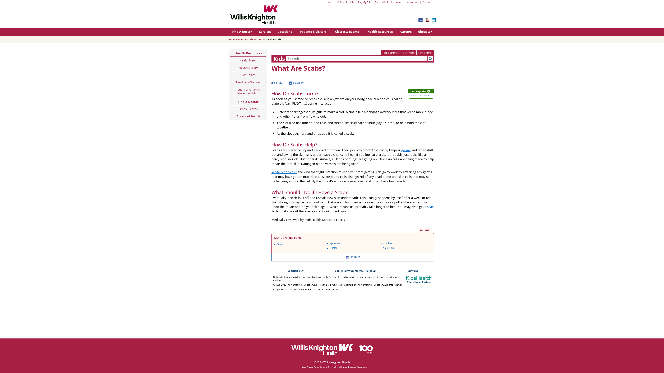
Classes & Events (347, 32)
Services (265, 32)
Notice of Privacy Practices (344, 367)
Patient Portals (345, 2)
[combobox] (356, 58)
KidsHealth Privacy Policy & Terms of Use (355, 270)
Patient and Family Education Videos (248, 91)
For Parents (391, 53)
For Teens (425, 53)
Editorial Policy (295, 270)
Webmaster (362, 367)
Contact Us (429, 2)
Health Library (248, 67)
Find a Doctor (248, 102)
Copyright (412, 270)
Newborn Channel (248, 82)
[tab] (425, 230)
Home (330, 2)
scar (430, 207)
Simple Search (248, 109)
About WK (425, 32)
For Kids (409, 53)
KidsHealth (248, 75)
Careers (406, 32)
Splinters (335, 243)
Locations (285, 32)
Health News (248, 60)
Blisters (334, 248)
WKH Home (236, 39)
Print (296, 83)
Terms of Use (325, 367)
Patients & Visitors (313, 32)
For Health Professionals (389, 2)
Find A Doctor (242, 32)
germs (406, 150)
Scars (280, 244)
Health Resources (380, 32)
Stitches (387, 243)
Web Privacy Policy (310, 367)
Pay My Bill (364, 2)
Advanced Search (248, 116)
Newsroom (413, 2)
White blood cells (284, 172)
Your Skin (388, 248)
